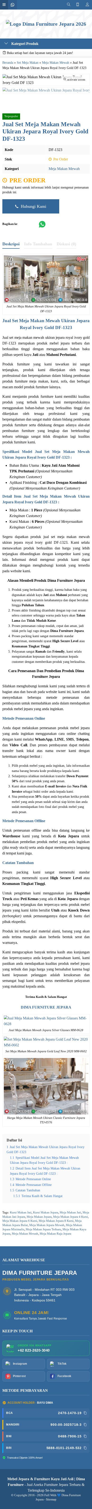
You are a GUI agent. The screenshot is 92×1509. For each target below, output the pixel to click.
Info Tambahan (38, 244)
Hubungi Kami (33, 206)
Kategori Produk (24, 44)
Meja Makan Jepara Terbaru (43, 1229)
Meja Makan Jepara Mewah (46, 1225)
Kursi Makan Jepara (45, 1212)
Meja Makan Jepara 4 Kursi (70, 1216)
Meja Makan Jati (70, 1212)
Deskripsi (11, 244)
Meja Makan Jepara (39, 1216)
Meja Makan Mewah (64, 169)
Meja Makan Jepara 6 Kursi (19, 1221)
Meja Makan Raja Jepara (55, 1233)
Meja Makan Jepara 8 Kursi (56, 1221)
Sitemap (51, 1499)
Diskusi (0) (66, 244)
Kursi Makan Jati (21, 1212)
